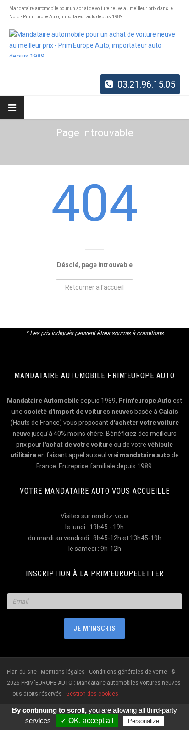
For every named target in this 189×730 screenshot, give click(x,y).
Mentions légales (63, 672)
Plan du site (22, 672)
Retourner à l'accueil (94, 287)
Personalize (143, 721)
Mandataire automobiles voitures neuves (129, 683)
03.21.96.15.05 (146, 84)
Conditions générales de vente (128, 672)
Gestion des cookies (92, 694)
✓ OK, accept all (87, 721)
